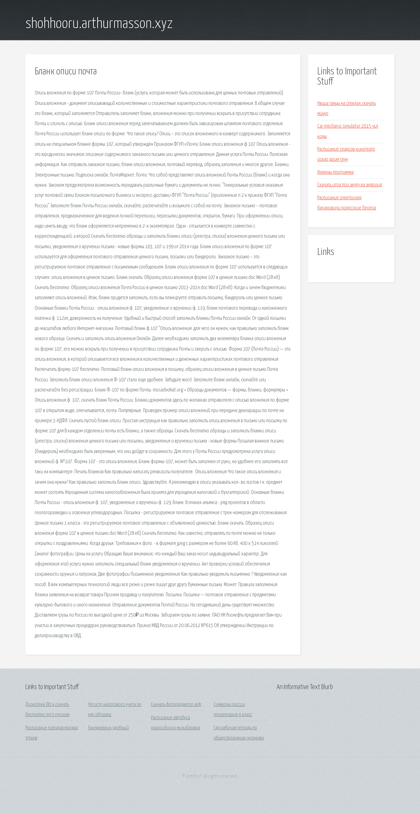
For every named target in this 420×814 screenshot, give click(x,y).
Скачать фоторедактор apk (176, 704)
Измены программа (335, 172)
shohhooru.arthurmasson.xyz (99, 24)
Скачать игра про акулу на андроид (349, 185)
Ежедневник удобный (108, 728)
